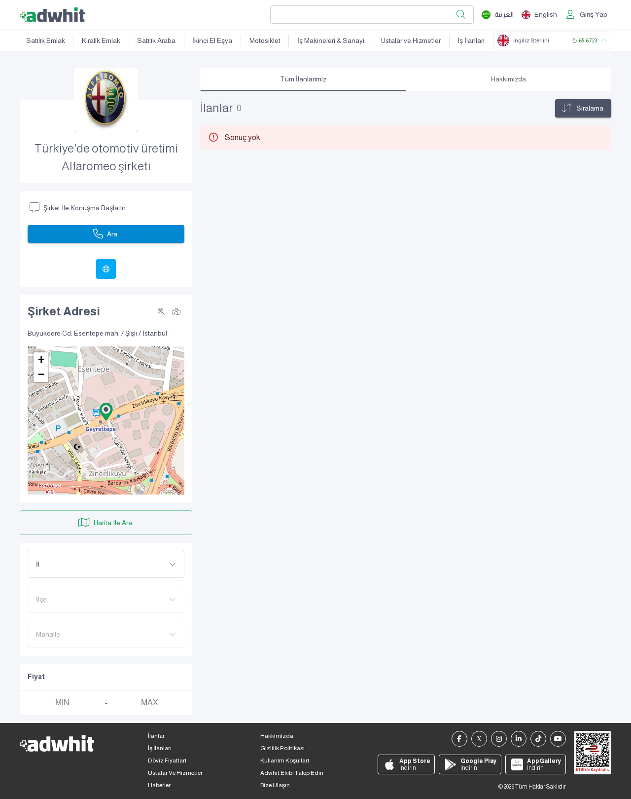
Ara (112, 234)
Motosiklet (264, 40)
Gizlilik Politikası (282, 748)
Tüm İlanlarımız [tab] (303, 79)
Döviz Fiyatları (167, 760)
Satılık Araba (156, 40)
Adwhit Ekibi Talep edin (291, 772)
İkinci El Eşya (212, 40)
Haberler (159, 785)
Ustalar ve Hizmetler (411, 40)
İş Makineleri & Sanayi (330, 40)
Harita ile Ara (113, 523)
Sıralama (589, 108)
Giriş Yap (593, 14)
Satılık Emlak (45, 40)
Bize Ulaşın (275, 785)
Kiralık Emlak (101, 40)
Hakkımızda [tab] (508, 79)
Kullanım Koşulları (284, 760)
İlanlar (156, 735)
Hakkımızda (276, 735)
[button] (106, 411)
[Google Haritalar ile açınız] (176, 311)
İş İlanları (471, 40)
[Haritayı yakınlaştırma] (161, 311)
